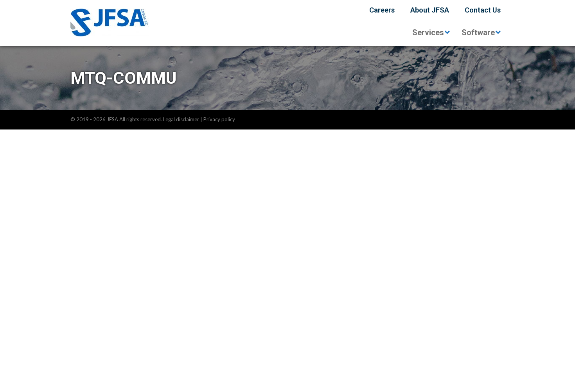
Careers (382, 10)
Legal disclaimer (181, 119)
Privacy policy (219, 119)
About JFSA (429, 10)
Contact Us (483, 10)
